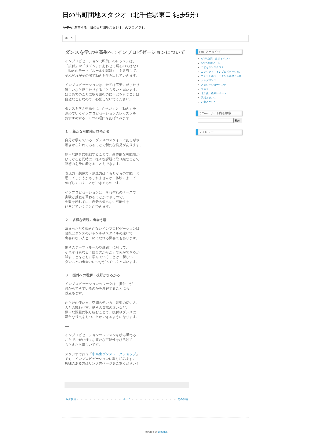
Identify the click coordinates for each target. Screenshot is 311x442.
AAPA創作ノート (210, 63)
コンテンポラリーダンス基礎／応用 (221, 76)
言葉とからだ (208, 101)
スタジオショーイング (213, 84)
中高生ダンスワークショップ (114, 354)
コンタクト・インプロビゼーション (221, 71)
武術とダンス (208, 97)
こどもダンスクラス (212, 67)
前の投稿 (183, 399)
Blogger (162, 431)
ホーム (69, 38)
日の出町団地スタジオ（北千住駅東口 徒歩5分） (132, 14)
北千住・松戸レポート (213, 93)
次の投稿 (71, 399)
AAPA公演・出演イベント (215, 58)
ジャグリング (208, 80)
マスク (205, 88)
